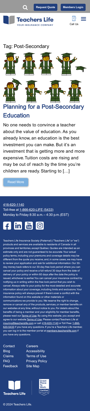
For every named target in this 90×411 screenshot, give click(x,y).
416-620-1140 (13, 204)
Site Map (32, 366)
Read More (16, 182)
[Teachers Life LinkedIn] (18, 226)
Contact (9, 346)
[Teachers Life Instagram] (40, 226)
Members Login (73, 7)
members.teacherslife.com (62, 331)
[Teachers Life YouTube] (29, 226)
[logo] (26, 387)
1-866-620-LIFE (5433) (36, 209)
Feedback (10, 366)
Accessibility (35, 351)
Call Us (74, 24)
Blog (6, 351)
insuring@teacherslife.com (18, 323)
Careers (32, 346)
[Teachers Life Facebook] (7, 226)
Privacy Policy (36, 361)
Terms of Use (29, 316)
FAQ (6, 361)
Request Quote (45, 7)
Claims (8, 356)
